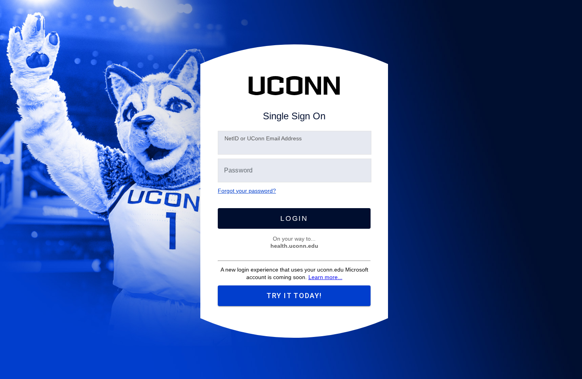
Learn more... (325, 277)
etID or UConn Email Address (263, 138)
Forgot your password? (247, 191)
